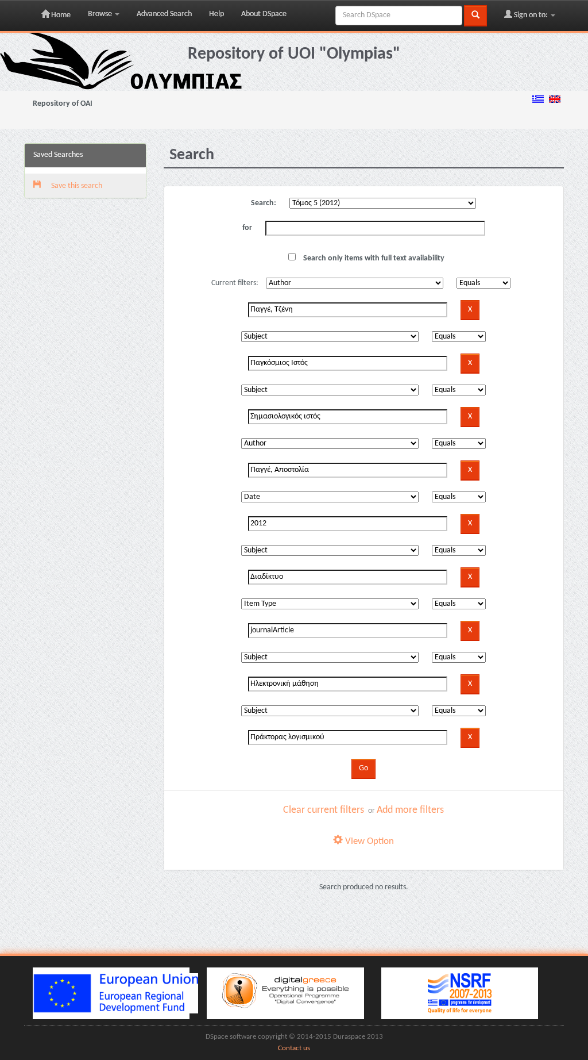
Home (60, 15)
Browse (101, 14)
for (247, 228)
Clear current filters (323, 810)
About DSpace (264, 14)
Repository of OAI (62, 103)
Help (216, 14)
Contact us (294, 1048)
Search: (263, 203)
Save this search (75, 186)
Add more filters (410, 810)
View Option (368, 841)
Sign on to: (531, 15)
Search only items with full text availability (372, 258)
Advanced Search (164, 14)
